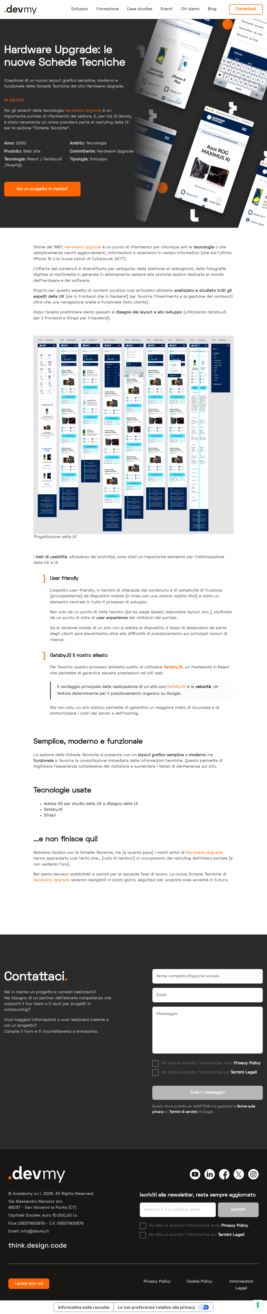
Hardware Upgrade (83, 111)
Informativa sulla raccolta (83, 1307)
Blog (212, 9)
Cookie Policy (199, 1281)
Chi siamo (190, 9)
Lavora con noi (29, 1284)
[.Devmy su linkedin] (209, 1174)
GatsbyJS (173, 667)
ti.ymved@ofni (35, 1231)
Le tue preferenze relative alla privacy (156, 1307)
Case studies (139, 9)
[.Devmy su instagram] (253, 1174)
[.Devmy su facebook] (224, 1174)
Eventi (167, 9)
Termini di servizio (183, 1112)
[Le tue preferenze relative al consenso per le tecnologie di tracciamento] (258, 1305)
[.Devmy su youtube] (195, 1174)
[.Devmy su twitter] (239, 1174)
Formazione (107, 9)
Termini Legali (243, 1072)
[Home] (20, 9)
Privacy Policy (247, 1063)
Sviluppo (79, 9)
